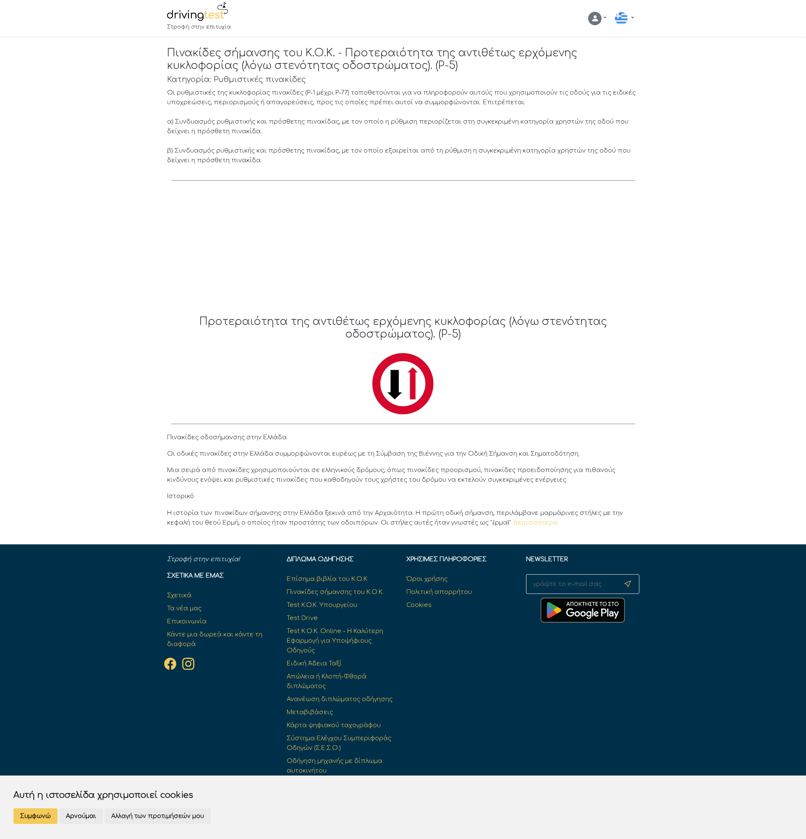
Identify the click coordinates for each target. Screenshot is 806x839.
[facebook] (170, 663)
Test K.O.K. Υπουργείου (322, 605)
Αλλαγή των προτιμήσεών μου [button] (157, 816)
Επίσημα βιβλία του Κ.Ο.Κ (327, 578)
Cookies (419, 605)
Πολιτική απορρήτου (439, 591)
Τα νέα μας (184, 608)
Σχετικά (179, 595)
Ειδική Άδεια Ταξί (314, 663)
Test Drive (302, 618)
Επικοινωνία (187, 621)
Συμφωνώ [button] (35, 816)
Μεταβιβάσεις (310, 712)
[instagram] (188, 663)
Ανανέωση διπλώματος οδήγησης (340, 699)
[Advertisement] (403, 252)
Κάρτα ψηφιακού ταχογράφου (334, 725)
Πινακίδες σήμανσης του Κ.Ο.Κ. (335, 591)
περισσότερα (535, 522)
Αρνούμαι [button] (81, 816)
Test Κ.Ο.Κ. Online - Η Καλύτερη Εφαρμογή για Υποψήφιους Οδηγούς (335, 641)
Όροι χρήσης (426, 578)
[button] (597, 18)
